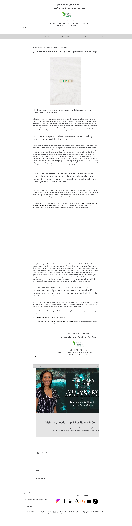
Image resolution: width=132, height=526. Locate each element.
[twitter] (83, 501)
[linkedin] (70, 501)
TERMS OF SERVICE (98, 511)
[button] (24, 27)
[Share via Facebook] (33, 453)
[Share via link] (46, 453)
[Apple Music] (95, 501)
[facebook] (64, 501)
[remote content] (65, 236)
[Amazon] (76, 501)
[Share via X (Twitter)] (38, 453)
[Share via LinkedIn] (42, 453)
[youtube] (89, 501)
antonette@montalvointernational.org (36, 500)
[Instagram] (58, 501)
